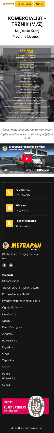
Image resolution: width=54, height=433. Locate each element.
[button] (49, 4)
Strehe (6, 320)
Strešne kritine (10, 280)
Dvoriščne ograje (12, 327)
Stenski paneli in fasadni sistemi (20, 287)
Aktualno (7, 333)
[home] (8, 4)
